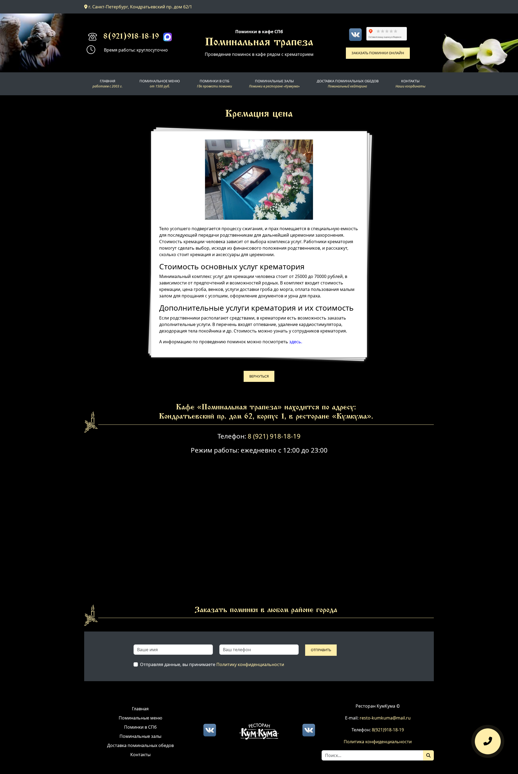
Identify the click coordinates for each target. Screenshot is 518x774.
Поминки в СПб (140, 727)
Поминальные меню (140, 718)
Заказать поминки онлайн (378, 52)
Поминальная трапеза (259, 43)
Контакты (140, 755)
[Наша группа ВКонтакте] (355, 34)
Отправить (321, 649)
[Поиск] (428, 755)
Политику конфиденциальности (250, 664)
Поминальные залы (140, 736)
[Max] (167, 37)
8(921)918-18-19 (131, 37)
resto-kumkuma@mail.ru (385, 718)
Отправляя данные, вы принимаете (212, 664)
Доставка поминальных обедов (140, 745)
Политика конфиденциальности (378, 742)
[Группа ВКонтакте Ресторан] (308, 729)
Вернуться (259, 376)
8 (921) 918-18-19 (274, 436)
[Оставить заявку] (488, 740)
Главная (140, 709)
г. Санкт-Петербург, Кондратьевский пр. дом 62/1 (139, 7)
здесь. (295, 342)
